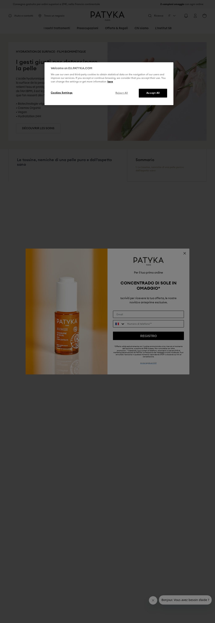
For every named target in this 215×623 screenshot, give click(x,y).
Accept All (153, 93)
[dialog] (109, 83)
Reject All (121, 93)
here (110, 82)
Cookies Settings (62, 93)
